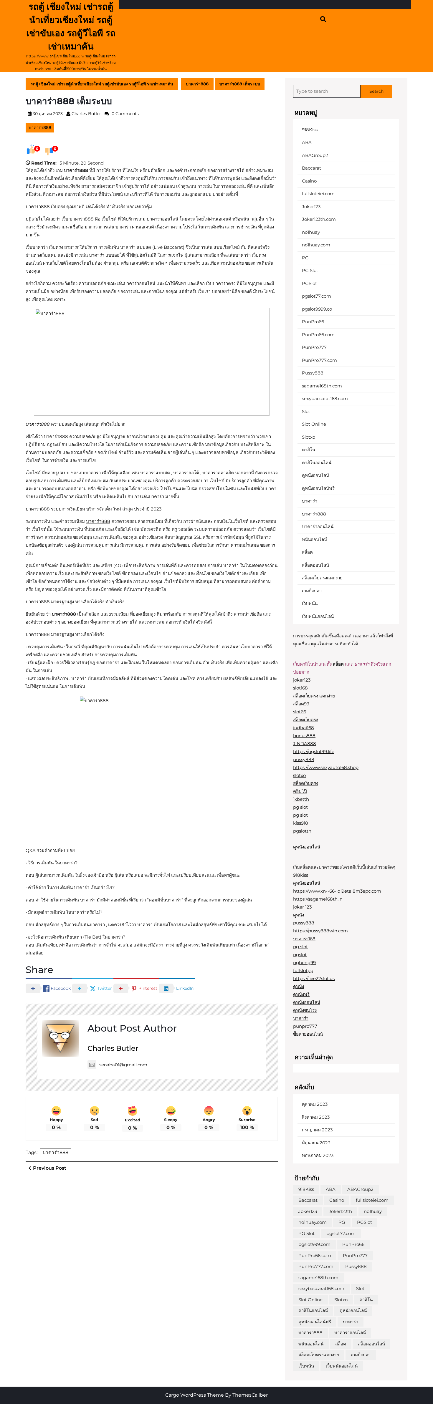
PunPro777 (314, 347)
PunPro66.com (318, 334)
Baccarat (311, 168)
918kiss (300, 875)
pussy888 (303, 759)
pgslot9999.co (317, 309)
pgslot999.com (314, 1244)
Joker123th (340, 1211)
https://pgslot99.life (313, 751)
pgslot (300, 954)
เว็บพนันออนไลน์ (318, 616)
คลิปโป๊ (300, 791)
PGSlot (309, 283)
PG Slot (310, 270)
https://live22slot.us (314, 978)
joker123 (301, 680)
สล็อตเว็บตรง (305, 719)
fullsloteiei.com (318, 193)
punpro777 (305, 1026)
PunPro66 (313, 321)
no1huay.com (316, 245)
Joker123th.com (319, 219)
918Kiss (310, 129)
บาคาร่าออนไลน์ (317, 526)
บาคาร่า (309, 501)
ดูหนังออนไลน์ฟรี (318, 488)
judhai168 (303, 727)
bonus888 (304, 735)
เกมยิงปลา (312, 591)
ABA (307, 142)
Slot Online (314, 424)
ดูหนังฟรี (301, 994)
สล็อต (307, 552)
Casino (309, 181)
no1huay (311, 232)
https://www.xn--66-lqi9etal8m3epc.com (337, 891)
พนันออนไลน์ (314, 539)
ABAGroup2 (315, 155)
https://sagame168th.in (318, 899)
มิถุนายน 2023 (316, 1143)
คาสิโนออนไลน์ (316, 462)
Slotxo (308, 437)
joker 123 (302, 907)
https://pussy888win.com (320, 931)
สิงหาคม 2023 (316, 1117)
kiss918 (300, 823)
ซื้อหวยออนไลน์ (308, 1034)
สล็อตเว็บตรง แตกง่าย (314, 696)
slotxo (299, 775)
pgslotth (302, 831)
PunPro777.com (319, 360)
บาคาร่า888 (197, 84)
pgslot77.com (316, 296)
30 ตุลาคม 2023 (48, 113)
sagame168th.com (322, 386)
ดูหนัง (298, 915)
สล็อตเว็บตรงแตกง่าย (322, 578)
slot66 (299, 712)
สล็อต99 (301, 704)
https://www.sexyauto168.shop (325, 767)
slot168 (300, 688)
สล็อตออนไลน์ (315, 565)
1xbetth (301, 799)
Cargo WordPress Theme (194, 1395)
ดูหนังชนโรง (305, 1010)
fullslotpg (303, 970)
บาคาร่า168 (304, 938)
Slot (306, 411)
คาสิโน (308, 449)
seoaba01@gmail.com (123, 1064)
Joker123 (311, 206)
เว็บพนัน (310, 603)
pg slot (300, 807)
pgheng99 (304, 962)
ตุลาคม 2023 (315, 1104)
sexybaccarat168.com (325, 398)
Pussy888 (312, 373)
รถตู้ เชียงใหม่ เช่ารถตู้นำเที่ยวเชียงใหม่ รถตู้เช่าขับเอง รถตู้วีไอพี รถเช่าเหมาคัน (102, 84)
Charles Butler (86, 113)
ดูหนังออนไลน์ (315, 475)
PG (305, 258)
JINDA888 (304, 743)
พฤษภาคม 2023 (317, 1155)
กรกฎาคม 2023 (317, 1130)
